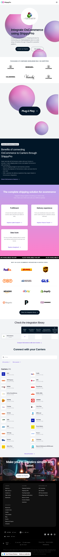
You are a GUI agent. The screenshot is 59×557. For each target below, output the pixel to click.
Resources (7, 507)
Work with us (8, 490)
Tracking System (26, 492)
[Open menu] (56, 2)
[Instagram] (54, 534)
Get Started (41, 490)
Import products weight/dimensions (46, 330)
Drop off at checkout (38, 330)
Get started (37, 49)
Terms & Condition (49, 542)
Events (6, 519)
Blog (6, 516)
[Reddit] (51, 534)
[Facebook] (48, 534)
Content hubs (8, 509)
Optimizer (24, 502)
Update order (24, 330)
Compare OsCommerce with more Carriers (28, 342)
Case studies (8, 514)
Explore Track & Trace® (43, 222)
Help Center (8, 495)
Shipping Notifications (27, 495)
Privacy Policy (42, 542)
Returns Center (25, 497)
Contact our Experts (22, 49)
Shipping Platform (26, 488)
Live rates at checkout (31, 330)
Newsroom (7, 497)
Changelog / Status (43, 495)
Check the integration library (28, 312)
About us (7, 488)
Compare (7, 523)
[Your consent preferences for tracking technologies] (2, 554)
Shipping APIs (25, 490)
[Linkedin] (45, 534)
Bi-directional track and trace (54, 330)
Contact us (7, 492)
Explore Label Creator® (13, 222)
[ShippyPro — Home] (6, 2)
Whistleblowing (46, 544)
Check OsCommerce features (9, 179)
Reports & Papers (9, 521)
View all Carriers (28, 453)
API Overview (42, 488)
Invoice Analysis (25, 499)
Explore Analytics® (13, 247)
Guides (6, 512)
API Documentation (43, 492)
